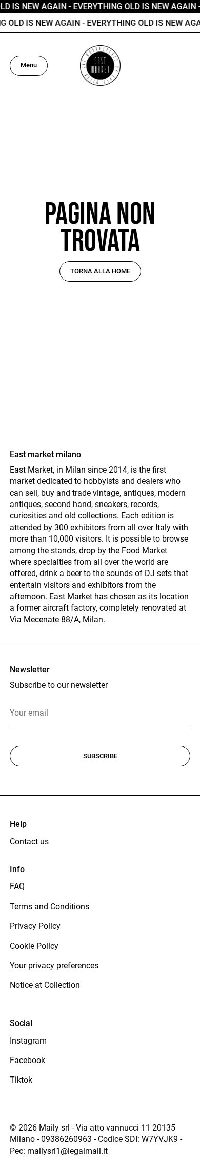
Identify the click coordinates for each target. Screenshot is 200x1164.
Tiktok (21, 1080)
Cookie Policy (34, 946)
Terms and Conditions (49, 906)
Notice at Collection (45, 985)
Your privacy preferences (54, 965)
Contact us (29, 841)
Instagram (28, 1041)
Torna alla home (100, 271)
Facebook (27, 1060)
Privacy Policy (35, 926)
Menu (29, 65)
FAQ (17, 886)
